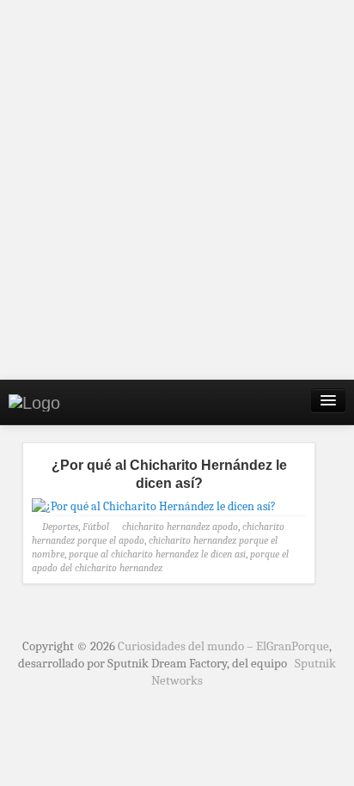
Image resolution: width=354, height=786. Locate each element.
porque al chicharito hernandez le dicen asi (157, 554)
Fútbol (95, 527)
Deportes (60, 527)
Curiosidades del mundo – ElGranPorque (223, 646)
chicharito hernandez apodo (180, 527)
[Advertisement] (177, 190)
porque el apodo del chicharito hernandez (160, 561)
